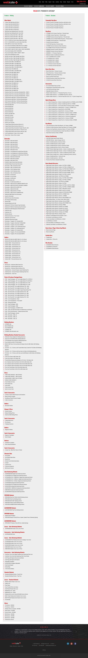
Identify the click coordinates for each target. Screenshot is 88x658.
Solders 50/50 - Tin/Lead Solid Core (12, 248)
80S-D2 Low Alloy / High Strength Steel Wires (14, 59)
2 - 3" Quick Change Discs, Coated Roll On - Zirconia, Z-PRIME (59, 111)
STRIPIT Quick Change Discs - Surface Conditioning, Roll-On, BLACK (61, 154)
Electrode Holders (9, 405)
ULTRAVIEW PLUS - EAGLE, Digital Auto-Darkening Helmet (18, 480)
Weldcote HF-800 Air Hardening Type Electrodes (15, 206)
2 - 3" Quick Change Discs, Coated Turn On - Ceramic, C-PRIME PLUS (61, 114)
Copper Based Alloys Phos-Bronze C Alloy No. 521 (16, 129)
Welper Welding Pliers (10, 413)
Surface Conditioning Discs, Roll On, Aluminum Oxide (57, 145)
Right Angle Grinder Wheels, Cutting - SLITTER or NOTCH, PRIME (60, 185)
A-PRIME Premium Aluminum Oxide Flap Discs (56, 45)
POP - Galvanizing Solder (10, 302)
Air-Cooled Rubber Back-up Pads (53, 85)
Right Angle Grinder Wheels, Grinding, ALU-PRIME (57, 206)
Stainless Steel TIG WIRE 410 (11, 86)
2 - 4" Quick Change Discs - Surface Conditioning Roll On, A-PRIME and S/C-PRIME (64, 102)
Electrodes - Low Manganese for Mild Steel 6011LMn (16, 151)
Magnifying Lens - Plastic (10, 592)
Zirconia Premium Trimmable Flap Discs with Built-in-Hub (58, 24)
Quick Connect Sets (9, 389)
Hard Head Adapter (9, 565)
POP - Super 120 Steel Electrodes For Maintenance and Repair (18, 309)
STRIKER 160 (8, 324)
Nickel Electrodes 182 (9, 180)
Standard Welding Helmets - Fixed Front (13, 574)
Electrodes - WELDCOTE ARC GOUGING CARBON (16, 185)
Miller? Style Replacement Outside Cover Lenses (15, 596)
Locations (57, 2)
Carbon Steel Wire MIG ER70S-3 (12, 24)
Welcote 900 (7, 201)
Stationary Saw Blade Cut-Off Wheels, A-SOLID (56, 224)
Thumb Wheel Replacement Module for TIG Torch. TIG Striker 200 (19, 360)
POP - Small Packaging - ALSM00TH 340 (14, 307)
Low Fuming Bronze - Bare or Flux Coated (14, 133)
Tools (22, 646)
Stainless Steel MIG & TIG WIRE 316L (13, 79)
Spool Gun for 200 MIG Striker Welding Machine (15, 338)
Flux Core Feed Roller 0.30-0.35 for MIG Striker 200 (16, 367)
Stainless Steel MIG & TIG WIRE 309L (13, 70)
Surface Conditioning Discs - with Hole (54, 158)
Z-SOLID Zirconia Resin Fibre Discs (54, 80)
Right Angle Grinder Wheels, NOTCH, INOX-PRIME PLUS (58, 197)
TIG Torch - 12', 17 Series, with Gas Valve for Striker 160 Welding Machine (20, 351)
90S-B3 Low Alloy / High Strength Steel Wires (14, 58)
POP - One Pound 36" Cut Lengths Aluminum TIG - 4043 (17, 286)
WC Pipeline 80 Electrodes (11, 199)
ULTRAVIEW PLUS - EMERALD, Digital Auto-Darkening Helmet (18, 477)
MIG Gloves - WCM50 (9, 614)
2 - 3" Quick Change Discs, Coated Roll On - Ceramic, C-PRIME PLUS (61, 107)
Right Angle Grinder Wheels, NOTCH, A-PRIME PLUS (57, 194)
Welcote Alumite (8, 214)
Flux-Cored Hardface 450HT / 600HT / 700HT (14, 52)
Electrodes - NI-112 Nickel (10, 176)
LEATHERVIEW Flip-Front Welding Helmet (14, 510)
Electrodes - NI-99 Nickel (10, 178)
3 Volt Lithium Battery (9, 568)
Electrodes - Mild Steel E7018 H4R (12, 156)
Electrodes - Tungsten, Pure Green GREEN (14, 224)
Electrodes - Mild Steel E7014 (11, 149)
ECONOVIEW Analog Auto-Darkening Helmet (14, 491)
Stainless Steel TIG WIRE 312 (11, 76)
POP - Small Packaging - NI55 (11, 304)
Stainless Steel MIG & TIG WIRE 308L (13, 65)
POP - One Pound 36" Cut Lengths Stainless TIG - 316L (17, 297)
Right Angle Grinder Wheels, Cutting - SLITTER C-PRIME (58, 165)
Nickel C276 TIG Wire (9, 122)
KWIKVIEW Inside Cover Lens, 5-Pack (13, 546)
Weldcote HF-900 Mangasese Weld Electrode (15, 208)
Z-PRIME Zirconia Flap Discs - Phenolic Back (56, 40)
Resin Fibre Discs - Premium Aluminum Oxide (56, 72)
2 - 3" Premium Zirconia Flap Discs (53, 65)
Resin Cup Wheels (50, 231)
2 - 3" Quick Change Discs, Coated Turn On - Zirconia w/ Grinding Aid (61, 116)
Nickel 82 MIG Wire (9, 106)
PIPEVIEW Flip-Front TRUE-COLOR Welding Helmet (16, 497)
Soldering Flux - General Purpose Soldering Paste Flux (16, 271)
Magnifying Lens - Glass (10, 590)
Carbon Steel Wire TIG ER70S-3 (12, 27)
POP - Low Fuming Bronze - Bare (12, 298)
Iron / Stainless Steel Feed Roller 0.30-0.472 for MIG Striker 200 (18, 363)
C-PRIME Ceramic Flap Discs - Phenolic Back (56, 35)
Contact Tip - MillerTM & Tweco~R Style (13, 450)
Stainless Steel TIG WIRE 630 (11, 90)
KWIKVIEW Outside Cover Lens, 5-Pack (13, 548)
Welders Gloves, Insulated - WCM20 (12, 608)
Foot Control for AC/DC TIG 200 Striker (13, 342)
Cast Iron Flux (8, 464)
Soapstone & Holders (9, 442)
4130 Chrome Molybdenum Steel (12, 54)
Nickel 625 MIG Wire (9, 104)
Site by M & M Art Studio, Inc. (44, 655)
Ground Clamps (8, 411)
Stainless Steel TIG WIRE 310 (11, 74)
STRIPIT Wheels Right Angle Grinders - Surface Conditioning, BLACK (61, 150)
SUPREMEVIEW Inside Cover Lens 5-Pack (14, 528)
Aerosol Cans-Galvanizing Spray (12, 460)
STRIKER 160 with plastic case (11, 331)
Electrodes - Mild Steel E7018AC (12, 158)
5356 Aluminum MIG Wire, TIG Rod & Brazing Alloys (16, 102)
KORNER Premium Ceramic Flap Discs (54, 49)
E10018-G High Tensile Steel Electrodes (13, 162)
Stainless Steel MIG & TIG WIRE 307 (13, 61)
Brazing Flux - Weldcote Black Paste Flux (14, 266)
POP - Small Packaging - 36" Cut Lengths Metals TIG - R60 (17, 284)
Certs (72, 2)
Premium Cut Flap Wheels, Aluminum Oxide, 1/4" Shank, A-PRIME (60, 129)
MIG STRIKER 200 (9, 325)
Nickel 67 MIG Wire (9, 111)
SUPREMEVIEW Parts (10, 534)
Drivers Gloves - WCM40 (10, 612)
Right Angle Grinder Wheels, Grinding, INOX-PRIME (57, 210)
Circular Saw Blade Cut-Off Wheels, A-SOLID (55, 219)
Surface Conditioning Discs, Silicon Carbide (55, 143)
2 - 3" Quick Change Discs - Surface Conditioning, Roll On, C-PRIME (60, 103)
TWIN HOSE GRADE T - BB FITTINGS (13, 376)
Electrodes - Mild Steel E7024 (11, 160)
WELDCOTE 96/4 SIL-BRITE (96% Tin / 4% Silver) (16, 239)
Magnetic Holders (9, 429)
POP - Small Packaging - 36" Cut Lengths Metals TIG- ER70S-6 (18, 280)
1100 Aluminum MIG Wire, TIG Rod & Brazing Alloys (16, 97)
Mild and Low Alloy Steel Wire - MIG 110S (14, 36)
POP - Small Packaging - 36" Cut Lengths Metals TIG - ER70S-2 (18, 279)
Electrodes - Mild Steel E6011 (11, 142)
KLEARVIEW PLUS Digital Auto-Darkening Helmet (16, 484)
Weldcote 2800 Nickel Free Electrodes (13, 194)
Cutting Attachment (9, 420)
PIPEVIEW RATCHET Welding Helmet (13, 500)
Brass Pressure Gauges (10, 396)
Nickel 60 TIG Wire (9, 119)
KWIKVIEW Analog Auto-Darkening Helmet (14, 489)
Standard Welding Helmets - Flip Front (13, 576)
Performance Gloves (9, 619)
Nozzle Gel (7, 459)
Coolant (6, 462)
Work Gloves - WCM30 (10, 610)
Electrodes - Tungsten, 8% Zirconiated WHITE (15, 233)
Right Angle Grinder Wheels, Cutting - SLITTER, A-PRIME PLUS (60, 167)
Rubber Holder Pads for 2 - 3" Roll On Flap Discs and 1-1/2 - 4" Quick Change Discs (64, 96)
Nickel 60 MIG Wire (9, 110)
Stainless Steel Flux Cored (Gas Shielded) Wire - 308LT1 (17, 92)
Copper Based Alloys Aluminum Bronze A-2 (14, 126)
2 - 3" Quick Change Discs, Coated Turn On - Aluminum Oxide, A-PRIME (61, 119)
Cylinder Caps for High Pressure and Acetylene (15, 394)
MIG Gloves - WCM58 (9, 617)
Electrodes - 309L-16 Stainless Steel (13, 167)
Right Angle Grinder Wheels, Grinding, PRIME (56, 204)
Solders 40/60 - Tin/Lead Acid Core (12, 244)
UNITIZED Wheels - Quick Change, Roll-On (55, 140)
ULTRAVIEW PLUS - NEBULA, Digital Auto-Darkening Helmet (18, 479)
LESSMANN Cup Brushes (51, 246)
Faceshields (7, 599)
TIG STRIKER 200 (9, 327)
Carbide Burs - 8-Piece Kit (51, 239)
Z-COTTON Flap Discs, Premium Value (54, 44)
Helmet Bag (7, 566)
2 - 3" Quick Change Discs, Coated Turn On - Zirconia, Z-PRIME (59, 118)
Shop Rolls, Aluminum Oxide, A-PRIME (54, 132)
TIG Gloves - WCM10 (9, 605)
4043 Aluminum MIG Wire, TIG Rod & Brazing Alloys (16, 99)
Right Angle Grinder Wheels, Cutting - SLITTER (56, 183)
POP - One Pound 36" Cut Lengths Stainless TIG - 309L (17, 295)
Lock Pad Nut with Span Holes (52, 89)
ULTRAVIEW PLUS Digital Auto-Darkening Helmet (16, 475)
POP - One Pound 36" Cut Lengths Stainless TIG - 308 (16, 291)
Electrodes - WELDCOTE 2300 (11, 189)
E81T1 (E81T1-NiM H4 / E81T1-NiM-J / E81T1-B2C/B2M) (17, 49)
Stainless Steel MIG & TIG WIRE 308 (13, 63)
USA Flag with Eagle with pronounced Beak (14, 557)
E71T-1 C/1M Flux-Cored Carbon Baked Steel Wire (16, 40)
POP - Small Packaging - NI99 (11, 306)
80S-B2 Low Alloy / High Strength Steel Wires (14, 56)
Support (49, 2)
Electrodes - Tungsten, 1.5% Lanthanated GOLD (15, 226)
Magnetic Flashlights (9, 435)
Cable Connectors (9, 400)
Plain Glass (7, 585)
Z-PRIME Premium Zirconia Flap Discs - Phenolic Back (58, 36)
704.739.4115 (81, 1)
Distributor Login (83, 3)
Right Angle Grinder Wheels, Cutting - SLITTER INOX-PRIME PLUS (60, 168)
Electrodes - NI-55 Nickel (10, 174)
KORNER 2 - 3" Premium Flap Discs (54, 53)
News (54, 2)
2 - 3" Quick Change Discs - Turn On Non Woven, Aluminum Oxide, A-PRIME (62, 105)
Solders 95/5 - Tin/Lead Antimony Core (13, 259)
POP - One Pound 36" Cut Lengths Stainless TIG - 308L (17, 293)
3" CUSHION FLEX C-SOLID (52, 60)
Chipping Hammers (9, 424)
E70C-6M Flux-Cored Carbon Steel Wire (13, 43)
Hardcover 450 (8, 210)
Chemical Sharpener (9, 466)
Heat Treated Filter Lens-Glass (11, 587)
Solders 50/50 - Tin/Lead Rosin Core (13, 251)
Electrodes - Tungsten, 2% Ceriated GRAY (14, 230)
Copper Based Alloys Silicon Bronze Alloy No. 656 (15, 131)
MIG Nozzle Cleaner (9, 468)
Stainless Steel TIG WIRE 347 (11, 85)
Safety (19, 646)
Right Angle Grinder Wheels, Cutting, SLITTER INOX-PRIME (59, 192)
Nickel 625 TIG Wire (9, 117)
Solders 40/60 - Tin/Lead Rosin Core (13, 246)
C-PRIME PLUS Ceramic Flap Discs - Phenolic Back (57, 33)
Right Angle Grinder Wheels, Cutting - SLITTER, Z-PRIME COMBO (60, 186)
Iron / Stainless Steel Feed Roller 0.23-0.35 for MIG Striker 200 (18, 361)
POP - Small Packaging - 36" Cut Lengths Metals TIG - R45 (17, 282)
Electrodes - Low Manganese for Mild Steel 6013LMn (16, 153)
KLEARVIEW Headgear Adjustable (12, 563)
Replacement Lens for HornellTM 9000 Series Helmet (16, 594)
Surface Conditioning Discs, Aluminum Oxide (55, 141)
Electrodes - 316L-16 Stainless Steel (13, 172)
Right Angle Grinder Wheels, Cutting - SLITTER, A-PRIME (58, 179)
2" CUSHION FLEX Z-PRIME (52, 62)
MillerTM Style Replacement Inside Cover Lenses (15, 597)
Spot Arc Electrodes (9, 196)
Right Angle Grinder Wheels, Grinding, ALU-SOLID (57, 208)
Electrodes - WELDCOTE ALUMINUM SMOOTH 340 (16, 183)
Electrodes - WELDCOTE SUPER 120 (13, 187)
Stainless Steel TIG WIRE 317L (11, 83)
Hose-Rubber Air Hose (10, 381)
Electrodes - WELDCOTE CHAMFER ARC (14, 192)
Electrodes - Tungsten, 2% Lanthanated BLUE (15, 228)
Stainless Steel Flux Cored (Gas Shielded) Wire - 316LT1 (17, 95)
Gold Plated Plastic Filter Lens (11, 588)
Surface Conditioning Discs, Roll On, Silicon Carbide (57, 147)
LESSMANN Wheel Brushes (52, 244)
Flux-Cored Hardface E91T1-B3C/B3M (13, 51)
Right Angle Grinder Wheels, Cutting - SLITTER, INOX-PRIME (59, 177)
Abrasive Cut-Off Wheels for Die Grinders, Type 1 (56, 215)
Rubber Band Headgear (10, 515)
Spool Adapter (8, 437)
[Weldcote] (71, 643)
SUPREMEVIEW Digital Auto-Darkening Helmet (15, 473)
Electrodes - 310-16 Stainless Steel (12, 169)
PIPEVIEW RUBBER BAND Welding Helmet (14, 504)
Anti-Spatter (7, 455)
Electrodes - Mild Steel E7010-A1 (12, 147)
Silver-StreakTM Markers (10, 444)
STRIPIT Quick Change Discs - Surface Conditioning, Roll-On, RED (60, 152)
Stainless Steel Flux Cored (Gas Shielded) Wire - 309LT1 (17, 93)
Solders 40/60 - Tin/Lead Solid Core (12, 242)
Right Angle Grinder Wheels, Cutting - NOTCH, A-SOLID (58, 190)
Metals (11, 646)
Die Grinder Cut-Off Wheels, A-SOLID (54, 217)
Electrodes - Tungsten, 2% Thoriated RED (14, 221)
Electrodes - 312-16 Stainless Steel (12, 171)
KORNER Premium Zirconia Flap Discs (54, 51)
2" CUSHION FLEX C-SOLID (52, 58)
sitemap (44, 649)
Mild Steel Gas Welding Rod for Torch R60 (14, 33)
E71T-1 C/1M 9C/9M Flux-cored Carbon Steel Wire (16, 42)
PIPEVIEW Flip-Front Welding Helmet (13, 499)
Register (68, 2)
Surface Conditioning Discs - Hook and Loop (55, 156)
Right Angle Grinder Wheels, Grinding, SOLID (56, 213)
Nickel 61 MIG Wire (9, 108)
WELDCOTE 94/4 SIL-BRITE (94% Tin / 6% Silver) (16, 241)
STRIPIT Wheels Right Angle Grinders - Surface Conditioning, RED (60, 149)
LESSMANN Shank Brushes (52, 248)
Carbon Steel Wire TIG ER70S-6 (12, 25)
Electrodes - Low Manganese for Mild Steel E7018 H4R (17, 155)
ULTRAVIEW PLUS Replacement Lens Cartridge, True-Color (18, 539)
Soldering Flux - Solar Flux (10, 273)
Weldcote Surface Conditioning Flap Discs (55, 54)
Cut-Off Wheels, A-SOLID (51, 220)
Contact (64, 2)
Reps (61, 2)
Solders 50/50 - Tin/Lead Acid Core (12, 250)
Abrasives (15, 646)
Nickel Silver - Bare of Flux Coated (12, 135)
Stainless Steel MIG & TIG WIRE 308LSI (13, 67)
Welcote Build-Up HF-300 (10, 203)
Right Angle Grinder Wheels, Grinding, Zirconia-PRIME (58, 201)
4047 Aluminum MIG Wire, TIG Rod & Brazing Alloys (16, 101)
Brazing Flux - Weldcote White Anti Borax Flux (15, 268)
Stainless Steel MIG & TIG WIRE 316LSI (13, 81)
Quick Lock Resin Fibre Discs (52, 76)
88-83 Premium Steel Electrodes (12, 197)
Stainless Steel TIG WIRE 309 (11, 68)
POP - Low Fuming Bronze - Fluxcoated (13, 300)
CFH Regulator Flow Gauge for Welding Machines (15, 340)
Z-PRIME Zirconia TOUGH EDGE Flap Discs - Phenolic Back (59, 38)
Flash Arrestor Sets (9, 387)
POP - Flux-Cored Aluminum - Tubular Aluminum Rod (16, 311)
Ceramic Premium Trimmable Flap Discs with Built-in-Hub (58, 22)
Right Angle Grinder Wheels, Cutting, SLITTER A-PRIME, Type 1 (60, 170)
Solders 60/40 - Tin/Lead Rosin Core (13, 257)
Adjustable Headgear (9, 561)
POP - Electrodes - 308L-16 (11, 314)
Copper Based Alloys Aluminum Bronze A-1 (14, 124)
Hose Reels (7, 385)
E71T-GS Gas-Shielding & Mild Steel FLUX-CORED (16, 45)
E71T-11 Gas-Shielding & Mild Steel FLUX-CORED (16, 47)
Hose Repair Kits (8, 383)
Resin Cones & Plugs (50, 230)
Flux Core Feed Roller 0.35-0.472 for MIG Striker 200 (16, 369)
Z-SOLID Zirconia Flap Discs (52, 42)
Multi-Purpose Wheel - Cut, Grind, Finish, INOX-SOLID (57, 199)
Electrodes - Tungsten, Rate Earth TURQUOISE (15, 223)
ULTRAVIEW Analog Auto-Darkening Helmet (14, 482)
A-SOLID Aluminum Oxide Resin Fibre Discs (55, 78)
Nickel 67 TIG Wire (9, 120)
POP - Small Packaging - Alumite (12, 313)
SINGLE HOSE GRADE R (10, 380)
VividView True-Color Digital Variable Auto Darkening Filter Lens (19, 554)
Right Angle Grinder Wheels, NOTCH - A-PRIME (56, 195)
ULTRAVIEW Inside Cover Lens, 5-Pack (13, 541)
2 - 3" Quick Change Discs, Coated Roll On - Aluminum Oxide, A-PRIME (61, 112)
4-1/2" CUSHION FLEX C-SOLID (53, 56)
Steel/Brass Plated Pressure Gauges (13, 398)
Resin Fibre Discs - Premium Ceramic (54, 71)
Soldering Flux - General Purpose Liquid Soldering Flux (17, 270)
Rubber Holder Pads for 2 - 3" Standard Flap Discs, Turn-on (58, 92)
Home (40, 2)
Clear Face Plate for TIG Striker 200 (12, 358)
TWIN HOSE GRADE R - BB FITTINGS (13, 374)
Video (46, 2)
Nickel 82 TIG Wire (9, 115)
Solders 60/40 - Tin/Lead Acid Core (12, 255)
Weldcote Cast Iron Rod (10, 217)
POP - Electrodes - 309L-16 (11, 316)
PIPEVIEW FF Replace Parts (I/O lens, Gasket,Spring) (16, 523)
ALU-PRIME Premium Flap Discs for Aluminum (56, 47)
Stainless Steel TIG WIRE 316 (11, 77)
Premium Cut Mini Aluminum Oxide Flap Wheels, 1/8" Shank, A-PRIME (61, 127)
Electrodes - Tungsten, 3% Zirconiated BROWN (15, 231)
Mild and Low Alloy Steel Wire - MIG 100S (14, 34)
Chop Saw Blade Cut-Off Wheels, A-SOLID (55, 222)
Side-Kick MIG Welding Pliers (11, 414)
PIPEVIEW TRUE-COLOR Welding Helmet (14, 502)
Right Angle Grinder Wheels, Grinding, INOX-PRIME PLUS (58, 202)
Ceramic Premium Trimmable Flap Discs (54, 25)
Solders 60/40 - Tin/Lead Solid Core (12, 253)
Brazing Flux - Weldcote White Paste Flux (14, 264)
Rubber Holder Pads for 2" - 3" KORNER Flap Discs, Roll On (59, 94)
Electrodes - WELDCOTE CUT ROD (13, 190)
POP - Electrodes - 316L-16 (11, 318)
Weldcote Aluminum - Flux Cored (12, 215)
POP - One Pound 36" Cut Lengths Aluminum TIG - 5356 (17, 288)
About (43, 2)
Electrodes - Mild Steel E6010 (11, 140)
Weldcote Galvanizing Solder (11, 219)
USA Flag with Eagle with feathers (12, 559)
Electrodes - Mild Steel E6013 (11, 144)
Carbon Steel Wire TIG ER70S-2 (12, 29)
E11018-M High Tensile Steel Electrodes (13, 163)
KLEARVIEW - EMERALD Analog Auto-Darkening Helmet (17, 488)
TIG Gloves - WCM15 (9, 606)
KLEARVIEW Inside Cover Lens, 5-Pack (13, 543)
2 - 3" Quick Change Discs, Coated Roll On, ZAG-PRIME (58, 109)
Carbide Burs (49, 237)
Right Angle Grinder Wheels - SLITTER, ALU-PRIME (57, 176)
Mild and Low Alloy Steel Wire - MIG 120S (14, 38)
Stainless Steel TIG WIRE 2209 (11, 88)
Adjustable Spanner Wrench (52, 91)
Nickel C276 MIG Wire (10, 113)
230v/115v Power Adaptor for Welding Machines (15, 336)
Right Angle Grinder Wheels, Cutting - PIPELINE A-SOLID (58, 188)
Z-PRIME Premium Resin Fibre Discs (54, 74)
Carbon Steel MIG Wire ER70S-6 (12, 22)
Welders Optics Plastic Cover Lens (12, 581)
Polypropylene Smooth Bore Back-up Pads (55, 87)
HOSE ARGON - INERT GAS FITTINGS (13, 378)
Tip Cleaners (8, 422)
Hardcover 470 (8, 212)
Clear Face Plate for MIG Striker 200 (12, 356)
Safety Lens (7, 583)
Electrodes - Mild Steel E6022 (11, 146)
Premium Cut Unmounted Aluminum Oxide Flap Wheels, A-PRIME (60, 130)
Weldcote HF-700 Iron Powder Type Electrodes (15, 205)
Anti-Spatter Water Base (10, 457)
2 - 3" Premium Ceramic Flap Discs (53, 63)
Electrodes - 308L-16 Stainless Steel (13, 165)
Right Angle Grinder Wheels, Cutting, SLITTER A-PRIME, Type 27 (60, 172)
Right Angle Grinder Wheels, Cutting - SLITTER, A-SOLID (58, 174)
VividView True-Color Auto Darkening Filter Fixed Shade (17, 556)
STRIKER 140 (8, 329)
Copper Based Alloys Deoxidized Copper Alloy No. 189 (16, 127)
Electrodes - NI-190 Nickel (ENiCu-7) (13, 181)
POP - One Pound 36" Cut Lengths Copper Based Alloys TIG (18, 289)
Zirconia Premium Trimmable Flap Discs (54, 27)
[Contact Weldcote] (68, 643)
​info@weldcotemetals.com (51, 645)
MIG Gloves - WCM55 (9, 615)
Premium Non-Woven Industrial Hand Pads (55, 159)
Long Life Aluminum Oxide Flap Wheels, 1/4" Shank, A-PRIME (59, 125)
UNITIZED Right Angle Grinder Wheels (54, 138)
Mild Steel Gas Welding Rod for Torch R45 (14, 31)
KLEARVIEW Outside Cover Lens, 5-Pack (14, 545)
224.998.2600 (41, 645)
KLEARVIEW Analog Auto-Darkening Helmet (14, 486)
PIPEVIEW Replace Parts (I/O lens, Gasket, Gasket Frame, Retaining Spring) (21, 517)
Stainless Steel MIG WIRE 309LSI (12, 72)
